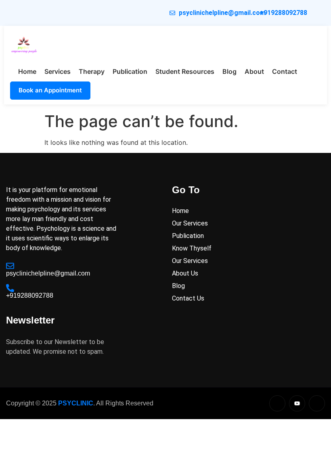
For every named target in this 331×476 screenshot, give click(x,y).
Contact (284, 71)
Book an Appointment (50, 90)
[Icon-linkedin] (277, 403)
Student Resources (184, 71)
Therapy (92, 71)
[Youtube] (297, 403)
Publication (130, 71)
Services (57, 71)
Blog (229, 71)
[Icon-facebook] (317, 403)
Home (27, 71)
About (254, 71)
